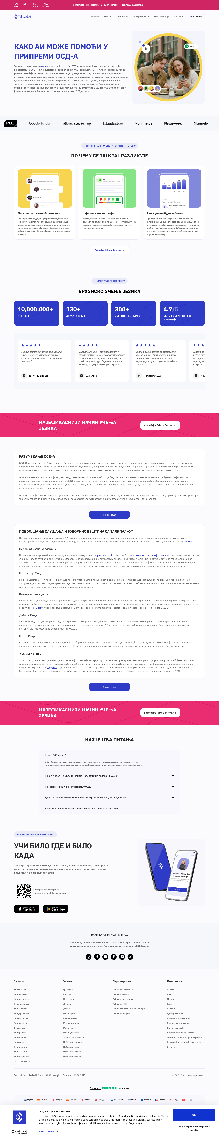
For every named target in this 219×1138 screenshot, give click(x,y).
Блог (169, 994)
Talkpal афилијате (121, 1013)
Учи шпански (20, 994)
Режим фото (69, 1013)
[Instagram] (89, 957)
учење (44, 66)
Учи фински (19, 1028)
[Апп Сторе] (26, 909)
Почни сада (109, 514)
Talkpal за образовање (124, 989)
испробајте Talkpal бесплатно (160, 425)
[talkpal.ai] (22, 16)
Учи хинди (19, 1042)
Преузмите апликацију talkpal (37, 834)
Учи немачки (20, 1008)
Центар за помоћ (175, 1013)
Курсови (67, 994)
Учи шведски (20, 1023)
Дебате (67, 1008)
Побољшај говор (71, 1047)
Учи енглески (20, 989)
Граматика (68, 989)
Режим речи (69, 1028)
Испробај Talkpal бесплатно (109, 249)
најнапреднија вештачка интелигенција (111, 145)
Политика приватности (178, 1018)
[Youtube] (105, 957)
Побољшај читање (72, 1051)
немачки (36, 607)
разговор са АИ (105, 555)
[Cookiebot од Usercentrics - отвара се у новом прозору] (19, 1132)
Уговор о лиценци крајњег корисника (185, 1037)
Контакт (171, 1008)
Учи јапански (20, 1047)
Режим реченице (71, 1023)
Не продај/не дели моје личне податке (186, 1042)
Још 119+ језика (22, 1061)
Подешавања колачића (178, 1023)
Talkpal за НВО (120, 1004)
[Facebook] (114, 957)
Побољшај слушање (73, 1042)
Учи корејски (20, 1051)
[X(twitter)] (130, 957)
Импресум (172, 1047)
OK (194, 1115)
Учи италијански (22, 1004)
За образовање (140, 16)
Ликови (67, 1004)
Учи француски (21, 999)
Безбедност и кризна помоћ (180, 1032)
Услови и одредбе (175, 1028)
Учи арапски (20, 1032)
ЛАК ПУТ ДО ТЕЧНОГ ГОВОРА (111, 281)
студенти (52, 667)
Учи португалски (22, 1056)
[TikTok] (97, 957)
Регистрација (161, 16)
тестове (188, 541)
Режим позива (70, 1018)
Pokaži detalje (46, 1131)
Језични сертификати (73, 1037)
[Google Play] (55, 909)
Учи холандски (21, 1018)
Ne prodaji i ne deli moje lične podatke (194, 1128)
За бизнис (122, 16)
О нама (170, 989)
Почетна (94, 16)
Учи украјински (21, 1013)
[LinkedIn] (122, 957)
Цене (169, 1004)
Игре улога (68, 999)
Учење (107, 16)
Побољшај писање (72, 1056)
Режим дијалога (71, 1032)
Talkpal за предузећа (123, 999)
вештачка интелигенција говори (148, 555)
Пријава (178, 16)
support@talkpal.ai (139, 946)
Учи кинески (20, 1037)
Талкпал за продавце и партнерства (130, 1008)
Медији (170, 999)
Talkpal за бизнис (121, 994)
